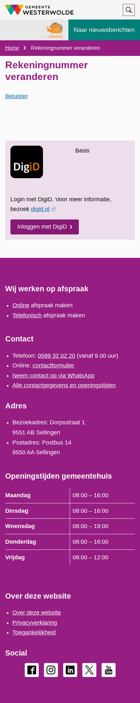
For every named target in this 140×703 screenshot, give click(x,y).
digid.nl (42, 209)
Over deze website (36, 612)
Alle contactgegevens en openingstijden (64, 385)
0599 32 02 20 (56, 355)
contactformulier (53, 365)
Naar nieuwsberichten (104, 29)
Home (12, 48)
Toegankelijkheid (34, 632)
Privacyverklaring (34, 622)
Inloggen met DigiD (42, 226)
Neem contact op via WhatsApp (53, 375)
